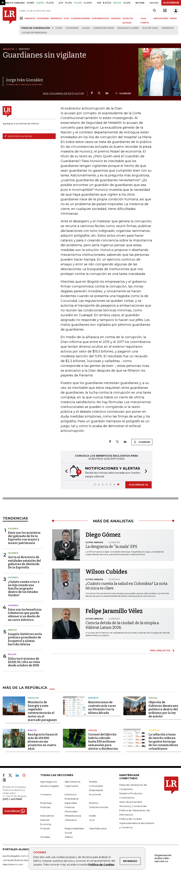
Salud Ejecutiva (98, 828)
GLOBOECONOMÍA (80, 18)
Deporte (93, 698)
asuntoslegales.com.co (16, 855)
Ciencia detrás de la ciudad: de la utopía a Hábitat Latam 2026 (122, 625)
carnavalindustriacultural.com (19, 860)
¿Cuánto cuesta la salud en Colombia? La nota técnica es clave (126, 586)
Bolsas (12, 654)
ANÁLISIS (116, 18)
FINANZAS (30, 18)
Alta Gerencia (72, 781)
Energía (12, 630)
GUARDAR (125, 93)
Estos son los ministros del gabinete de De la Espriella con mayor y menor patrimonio (24, 538)
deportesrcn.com (13, 864)
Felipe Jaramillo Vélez (114, 611)
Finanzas (45, 807)
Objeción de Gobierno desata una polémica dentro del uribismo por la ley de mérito (163, 709)
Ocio (92, 819)
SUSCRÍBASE (171, 2)
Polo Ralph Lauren (128, 28)
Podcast (45, 828)
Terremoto (167, 28)
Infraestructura (73, 815)
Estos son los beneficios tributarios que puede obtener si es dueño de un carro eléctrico (25, 615)
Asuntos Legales (49, 785)
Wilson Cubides (106, 571)
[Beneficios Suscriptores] (165, 11)
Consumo (45, 794)
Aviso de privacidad (130, 801)
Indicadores (47, 815)
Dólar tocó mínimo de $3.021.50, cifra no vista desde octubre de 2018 (24, 662)
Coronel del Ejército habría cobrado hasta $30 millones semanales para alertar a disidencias (103, 741)
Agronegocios (48, 781)
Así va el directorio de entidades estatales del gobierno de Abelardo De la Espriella (24, 562)
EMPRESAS (56, 18)
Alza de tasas (150, 28)
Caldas (86, 28)
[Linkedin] (107, 93)
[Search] (154, 10)
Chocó (58, 28)
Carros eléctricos (103, 28)
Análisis (93, 781)
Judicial (152, 698)
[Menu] (22, 18)
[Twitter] (99, 93)
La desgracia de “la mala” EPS (111, 546)
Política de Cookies (101, 864)
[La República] (9, 21)
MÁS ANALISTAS (160, 650)
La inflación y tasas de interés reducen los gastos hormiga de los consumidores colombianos (163, 741)
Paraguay (33, 698)
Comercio (154, 730)
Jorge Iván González (24, 80)
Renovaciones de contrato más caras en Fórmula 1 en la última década (102, 708)
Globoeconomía (98, 807)
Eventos (93, 802)
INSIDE (173, 18)
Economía (95, 794)
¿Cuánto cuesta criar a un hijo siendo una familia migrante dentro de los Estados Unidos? (23, 588)
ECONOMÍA (43, 18)
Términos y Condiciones (133, 806)
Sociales (45, 837)
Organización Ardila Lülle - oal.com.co (162, 858)
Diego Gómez (103, 534)
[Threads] (6, 780)
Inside (92, 815)
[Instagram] (25, 776)
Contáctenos (126, 797)
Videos (69, 837)
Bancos (32, 730)
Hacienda (13, 528)
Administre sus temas (19, 136)
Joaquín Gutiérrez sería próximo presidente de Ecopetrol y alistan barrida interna (25, 639)
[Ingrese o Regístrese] (175, 10)
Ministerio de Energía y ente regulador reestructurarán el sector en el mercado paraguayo (42, 711)
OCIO (66, 18)
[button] (65, 471)
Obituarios (71, 819)
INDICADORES (161, 18)
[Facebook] (92, 93)
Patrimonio (72, 28)
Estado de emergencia (34, 33)
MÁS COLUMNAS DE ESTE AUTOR (63, 93)
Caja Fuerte (71, 785)
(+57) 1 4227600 (12, 799)
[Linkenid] (19, 776)
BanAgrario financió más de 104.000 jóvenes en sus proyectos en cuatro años (43, 741)
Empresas (46, 802)
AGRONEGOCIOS (100, 18)
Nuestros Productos (130, 793)
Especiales (71, 802)
